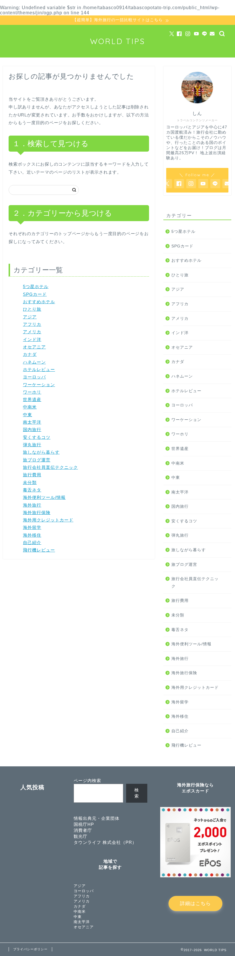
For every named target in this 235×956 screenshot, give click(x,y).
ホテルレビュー (39, 369)
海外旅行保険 (36, 512)
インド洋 (32, 339)
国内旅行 (32, 429)
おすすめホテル (39, 301)
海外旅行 (32, 505)
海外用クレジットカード (48, 519)
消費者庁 (83, 830)
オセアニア (34, 346)
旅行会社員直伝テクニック (50, 467)
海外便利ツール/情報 (44, 497)
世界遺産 (32, 399)
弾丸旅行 (32, 444)
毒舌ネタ (32, 489)
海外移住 (32, 535)
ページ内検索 (87, 780)
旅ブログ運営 (36, 459)
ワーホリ (32, 392)
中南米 (30, 406)
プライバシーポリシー (30, 949)
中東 (27, 414)
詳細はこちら (195, 903)
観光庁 (80, 836)
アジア (30, 316)
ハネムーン (34, 362)
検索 (136, 793)
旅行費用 (32, 474)
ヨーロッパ (34, 376)
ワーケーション (39, 384)
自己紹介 (32, 542)
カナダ (30, 354)
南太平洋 (32, 422)
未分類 (30, 482)
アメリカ (32, 331)
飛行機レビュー (39, 550)
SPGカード (35, 294)
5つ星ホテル (35, 286)
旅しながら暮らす (41, 452)
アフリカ (32, 324)
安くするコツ (36, 437)
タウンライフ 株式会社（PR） (105, 842)
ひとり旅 (32, 309)
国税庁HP (84, 824)
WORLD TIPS (117, 41)
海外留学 (32, 527)
